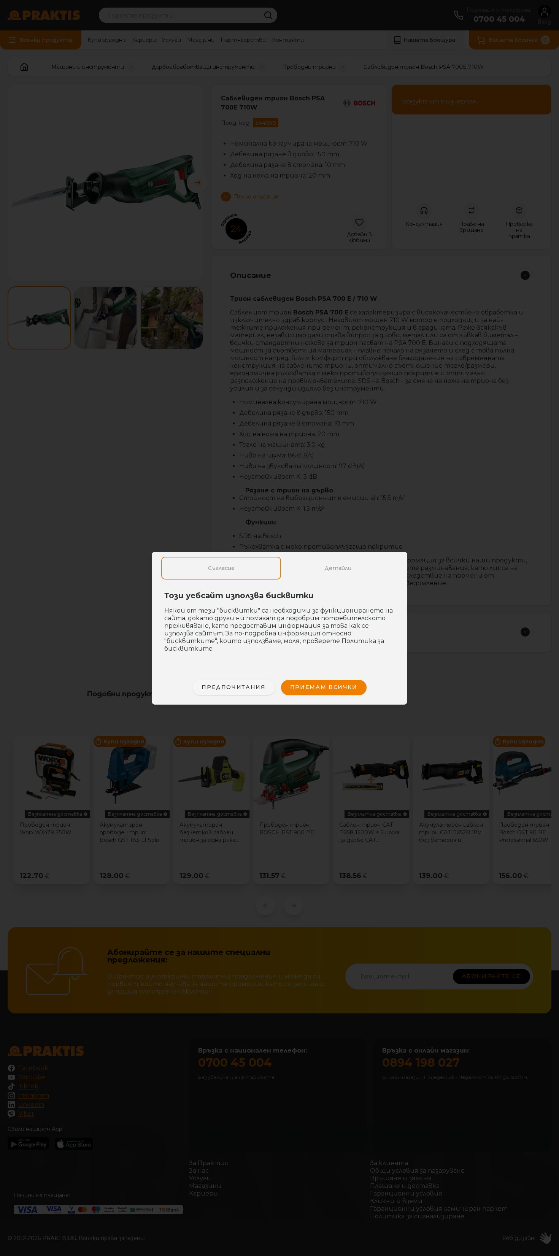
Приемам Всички (323, 687)
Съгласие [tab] (221, 568)
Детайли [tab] (337, 568)
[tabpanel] (279, 626)
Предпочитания (233, 687)
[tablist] (279, 568)
